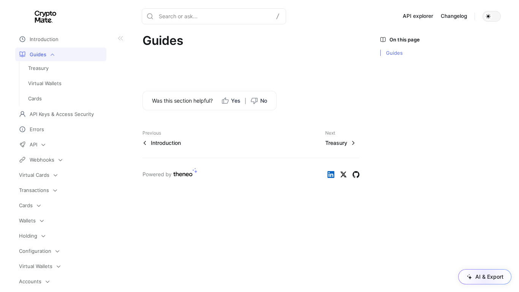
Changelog (454, 16)
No (263, 100)
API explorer (418, 16)
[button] (492, 16)
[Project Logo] (37, 16)
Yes (236, 100)
